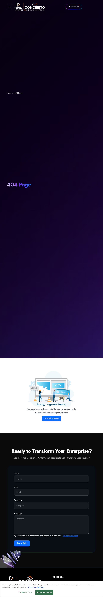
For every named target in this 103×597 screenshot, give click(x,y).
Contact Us (74, 6)
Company (18, 500)
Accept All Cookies (44, 592)
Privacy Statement (70, 535)
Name (16, 473)
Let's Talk (22, 543)
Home (9, 93)
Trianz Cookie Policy (35, 587)
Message (18, 513)
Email (16, 487)
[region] (51, 589)
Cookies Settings (25, 592)
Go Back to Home (51, 418)
